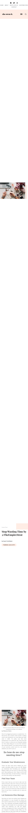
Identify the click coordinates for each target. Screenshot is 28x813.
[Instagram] (17, 3)
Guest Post (4, 527)
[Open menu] (21, 14)
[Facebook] (10, 3)
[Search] (25, 14)
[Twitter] (14, 3)
